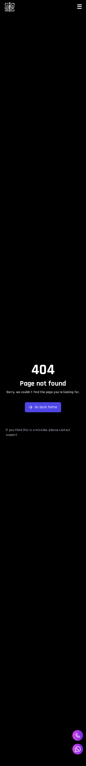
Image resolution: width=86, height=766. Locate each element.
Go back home (46, 407)
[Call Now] (78, 735)
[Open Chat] (77, 749)
